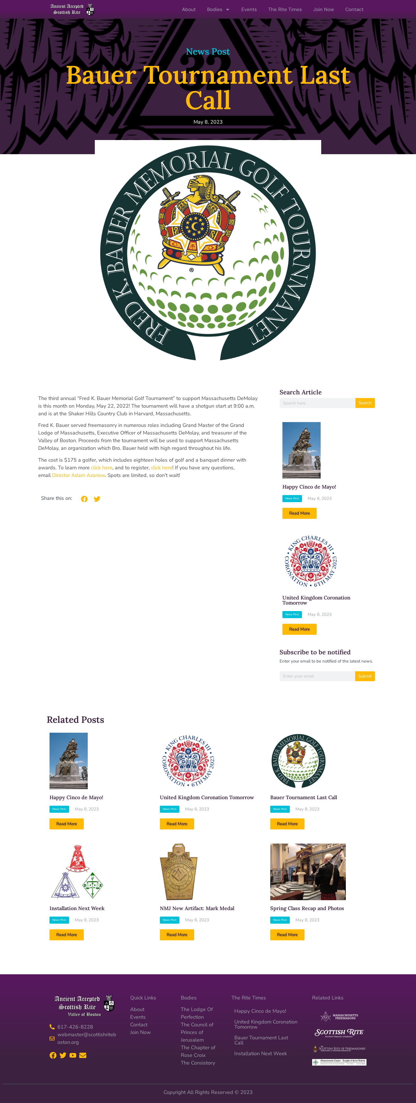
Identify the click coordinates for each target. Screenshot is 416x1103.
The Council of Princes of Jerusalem (197, 1032)
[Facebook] (53, 1055)
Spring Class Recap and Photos (307, 908)
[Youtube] (72, 1055)
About (189, 9)
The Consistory (198, 1062)
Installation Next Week (77, 908)
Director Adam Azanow (78, 475)
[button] (84, 499)
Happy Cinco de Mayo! (309, 486)
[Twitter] (63, 1055)
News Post (208, 51)
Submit (365, 676)
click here (101, 467)
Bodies (214, 9)
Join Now (323, 9)
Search (365, 403)
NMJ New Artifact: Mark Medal (197, 908)
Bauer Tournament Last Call (303, 797)
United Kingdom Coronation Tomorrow (316, 600)
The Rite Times (285, 9)
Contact (354, 9)
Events (249, 9)
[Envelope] (82, 1055)
